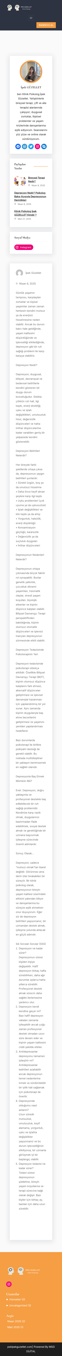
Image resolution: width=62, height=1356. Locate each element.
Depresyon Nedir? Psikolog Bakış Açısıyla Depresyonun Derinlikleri (30, 196)
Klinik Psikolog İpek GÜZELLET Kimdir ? (25, 213)
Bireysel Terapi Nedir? (36, 179)
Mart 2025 (13, 1327)
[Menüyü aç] (31, 18)
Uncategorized (18, 1305)
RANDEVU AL (46, 25)
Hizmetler (15, 1299)
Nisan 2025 (14, 1321)
